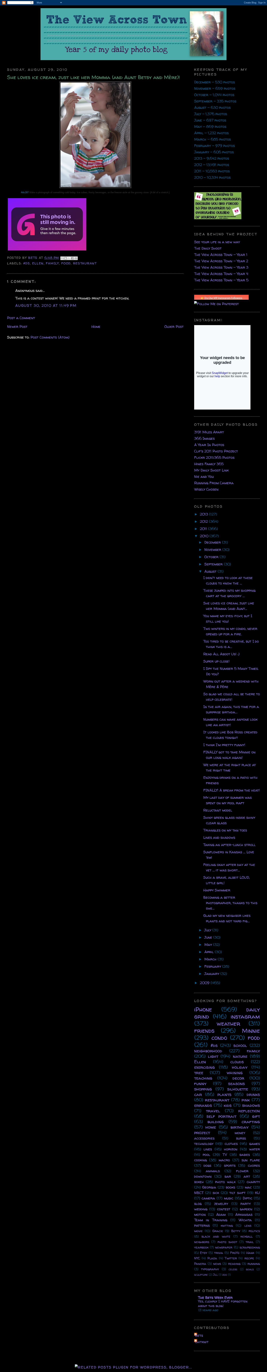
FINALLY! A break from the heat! (231, 790)
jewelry (221, 1203)
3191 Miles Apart (209, 432)
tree (198, 1073)
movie (198, 1231)
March (211, 959)
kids (228, 1105)
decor (238, 1078)
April (209, 951)
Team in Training (210, 1219)
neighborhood (208, 1051)
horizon (230, 1149)
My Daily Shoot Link (211, 470)
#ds (26, 263)
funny (200, 1083)
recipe (249, 1258)
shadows (251, 1105)
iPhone (203, 1009)
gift (256, 1116)
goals (250, 1269)
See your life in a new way (217, 241)
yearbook (201, 1247)
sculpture (201, 1275)
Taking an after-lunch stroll (229, 844)
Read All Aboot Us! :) (221, 653)
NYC (197, 1258)
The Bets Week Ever (215, 1297)
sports (230, 1165)
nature (240, 1056)
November (213, 549)
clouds (237, 1062)
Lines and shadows (219, 837)
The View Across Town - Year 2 (221, 260)
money (240, 1132)
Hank (250, 1252)
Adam (221, 1214)
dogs (207, 1165)
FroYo (234, 1252)
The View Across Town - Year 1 (220, 254)
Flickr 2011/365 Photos (214, 457)
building (215, 1122)
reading (234, 1263)
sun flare (251, 1160)
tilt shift (237, 1192)
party (245, 1203)
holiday (239, 1067)
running (254, 1263)
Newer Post (17, 326)
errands (203, 1105)
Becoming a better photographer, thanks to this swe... (230, 903)
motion (200, 1214)
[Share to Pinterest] (76, 258)
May (208, 944)
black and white (216, 1236)
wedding (200, 1209)
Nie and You (204, 476)
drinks (253, 1094)
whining (235, 1073)
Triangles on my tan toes (225, 830)
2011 (204, 528)
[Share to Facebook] (72, 258)
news (217, 1263)
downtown (203, 1176)
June (208, 937)
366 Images (204, 438)
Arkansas (243, 1214)
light (213, 1056)
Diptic (247, 1198)
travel (213, 1111)
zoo (224, 1275)
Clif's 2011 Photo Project (216, 451)
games (254, 1143)
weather (228, 1023)
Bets (33, 258)
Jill (215, 1275)
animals (213, 1170)
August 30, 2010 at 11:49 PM (45, 305)
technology (203, 1143)
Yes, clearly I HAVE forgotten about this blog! (222, 1303)
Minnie (251, 1031)
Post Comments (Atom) (50, 337)
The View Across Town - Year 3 (221, 267)
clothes (231, 1143)
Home (95, 326)
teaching (203, 1078)
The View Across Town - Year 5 (221, 280)
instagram (245, 1016)
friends (204, 1031)
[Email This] (62, 258)
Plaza (212, 1258)
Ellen (38, 263)
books (230, 1187)
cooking (200, 1160)
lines (208, 1149)
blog (198, 1203)
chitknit (202, 1341)
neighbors (201, 1242)
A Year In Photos (209, 444)
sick (216, 1192)
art (247, 1176)
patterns (202, 1225)
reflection (249, 1111)
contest (223, 1209)
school (240, 1045)
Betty (235, 1231)
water (254, 1149)
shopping (203, 1089)
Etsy (203, 1252)
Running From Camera (214, 482)
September (214, 564)
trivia (218, 1252)
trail (250, 1242)
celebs (233, 1269)
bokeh (199, 1181)
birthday (239, 1127)
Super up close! (216, 661)
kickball (246, 1236)
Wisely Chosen (206, 489)
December (213, 542)
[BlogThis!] (65, 258)
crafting (251, 1122)
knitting (227, 1225)
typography (210, 1269)
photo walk (225, 1181)
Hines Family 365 (209, 463)
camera (208, 1198)
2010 (204, 535)
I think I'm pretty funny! (224, 744)
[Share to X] (69, 258)
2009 (205, 982)
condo (219, 1038)
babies (244, 1154)
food (66, 263)
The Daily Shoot (208, 248)
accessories (204, 1138)
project (202, 1133)
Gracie (217, 1231)
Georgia (209, 1187)
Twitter (231, 1258)
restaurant (85, 263)
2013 (204, 514)
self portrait (221, 1116)
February (213, 966)
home (210, 1127)
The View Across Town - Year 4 (221, 273)
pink (246, 1100)
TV (225, 1154)
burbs (241, 1138)
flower (242, 1170)
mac (248, 1187)
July (208, 930)
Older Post (174, 326)
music (228, 1198)
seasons (236, 1083)
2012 (204, 521)
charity (253, 1181)
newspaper (223, 1247)
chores (254, 1165)
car (198, 1094)
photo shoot (227, 1242)
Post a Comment (21, 317)
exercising (204, 1067)
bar (227, 1176)
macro (224, 1160)
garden (246, 1209)
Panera (200, 1263)
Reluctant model (217, 810)
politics (254, 1231)
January (212, 973)
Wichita (245, 1219)
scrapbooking (250, 1247)
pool (206, 1154)
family (52, 263)
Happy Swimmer (216, 890)
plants (224, 1094)
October (212, 556)
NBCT (199, 1192)
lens (247, 1225)
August (211, 571)
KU (257, 1192)
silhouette (237, 1089)
